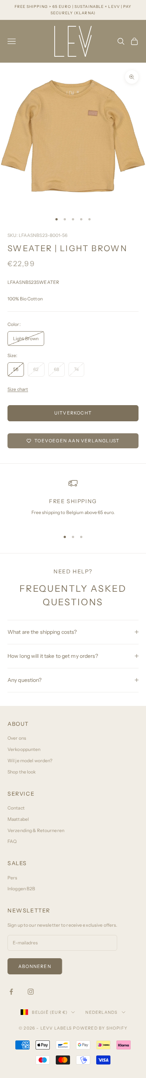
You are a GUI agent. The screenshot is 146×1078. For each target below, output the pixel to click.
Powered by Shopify (100, 1028)
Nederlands (101, 1012)
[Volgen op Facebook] (11, 991)
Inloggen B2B (21, 888)
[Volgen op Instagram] (30, 991)
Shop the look (21, 772)
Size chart (17, 389)
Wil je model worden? (29, 760)
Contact (16, 808)
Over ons (16, 738)
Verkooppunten (24, 749)
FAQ (11, 841)
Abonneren (34, 966)
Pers (12, 877)
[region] (73, 501)
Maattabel (18, 819)
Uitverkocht (73, 413)
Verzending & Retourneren (35, 830)
